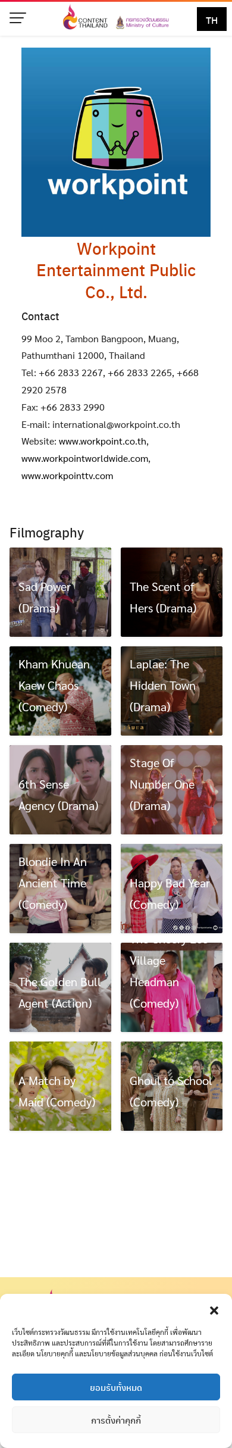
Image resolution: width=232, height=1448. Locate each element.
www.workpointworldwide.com (84, 458)
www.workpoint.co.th (102, 440)
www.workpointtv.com (67, 475)
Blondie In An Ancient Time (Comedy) (52, 882)
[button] (214, 1309)
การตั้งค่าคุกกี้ (116, 1420)
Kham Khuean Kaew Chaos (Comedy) (54, 685)
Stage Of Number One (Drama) (162, 784)
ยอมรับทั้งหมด (116, 1387)
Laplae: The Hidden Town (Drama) (163, 685)
